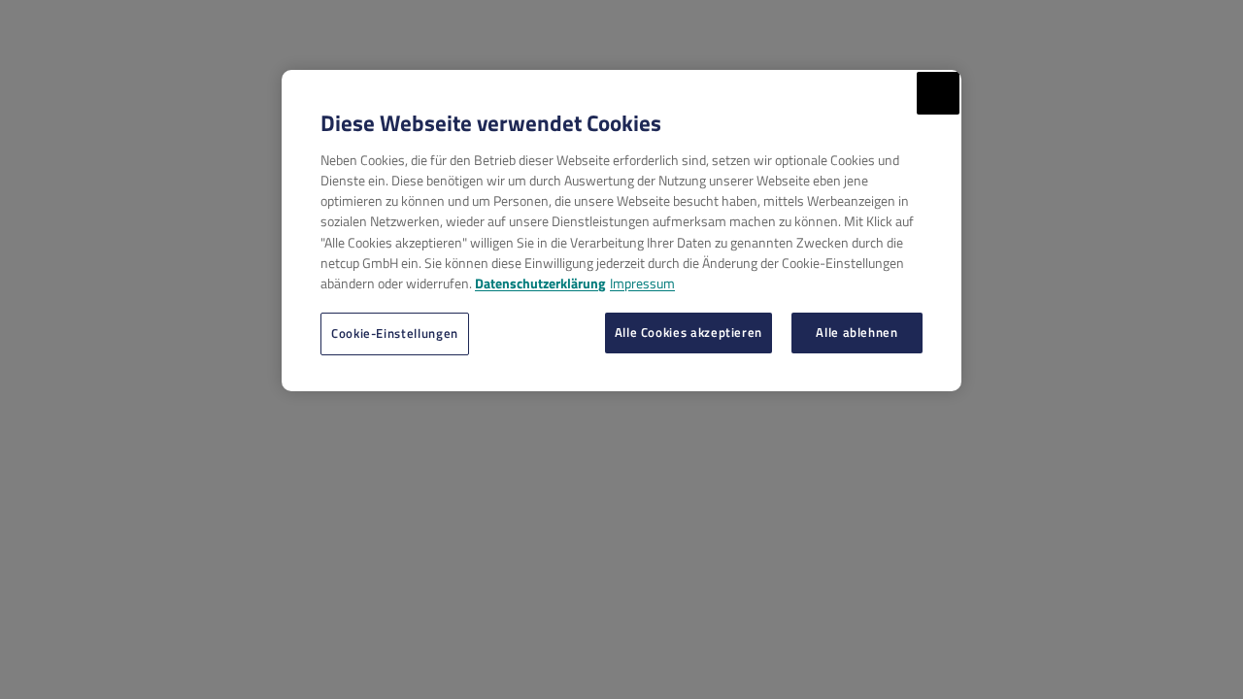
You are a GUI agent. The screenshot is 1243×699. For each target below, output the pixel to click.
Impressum (642, 283)
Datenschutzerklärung (540, 283)
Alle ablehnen (856, 332)
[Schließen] (938, 93)
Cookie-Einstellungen (394, 333)
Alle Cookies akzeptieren (688, 332)
